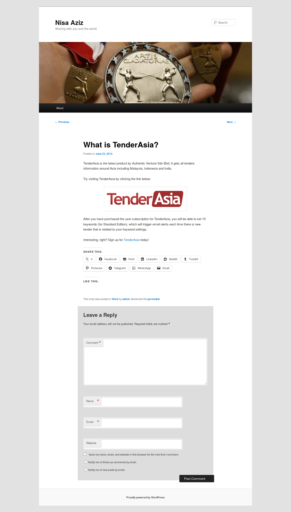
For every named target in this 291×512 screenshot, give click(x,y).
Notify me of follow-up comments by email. (112, 462)
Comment (93, 342)
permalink (154, 299)
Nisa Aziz (69, 22)
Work (115, 299)
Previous (62, 122)
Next (231, 122)
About (59, 108)
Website (91, 443)
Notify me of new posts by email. (106, 470)
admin (126, 299)
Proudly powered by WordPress (145, 497)
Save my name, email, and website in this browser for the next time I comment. (134, 454)
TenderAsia (132, 239)
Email (92, 421)
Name (92, 401)
